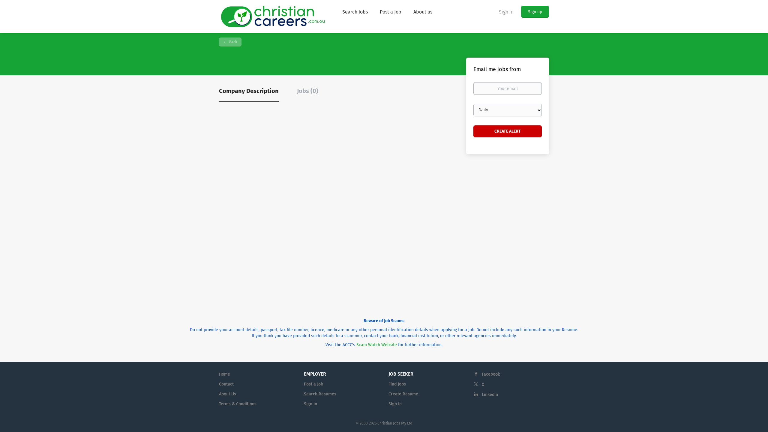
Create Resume (403, 394)
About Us (227, 394)
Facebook (491, 374)
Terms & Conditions (237, 403)
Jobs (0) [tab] (307, 90)
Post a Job (313, 384)
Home (224, 374)
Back (232, 42)
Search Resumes (320, 394)
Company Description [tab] (249, 90)
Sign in (506, 12)
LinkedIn (490, 394)
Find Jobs (397, 384)
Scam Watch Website (376, 344)
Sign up (535, 11)
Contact (226, 384)
